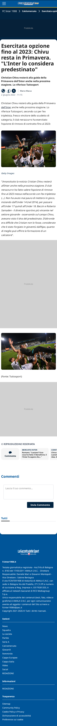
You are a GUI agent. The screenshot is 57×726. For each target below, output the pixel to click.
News (5, 626)
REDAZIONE (8, 673)
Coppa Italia (8, 661)
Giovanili (6, 649)
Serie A (5, 641)
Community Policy (11, 707)
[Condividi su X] (14, 91)
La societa (7, 634)
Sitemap (6, 703)
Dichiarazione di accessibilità (16, 715)
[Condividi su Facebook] (8, 91)
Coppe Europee (9, 657)
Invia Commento (40, 505)
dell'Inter (6, 107)
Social (5, 669)
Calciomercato (29, 11)
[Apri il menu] (4, 3)
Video (5, 665)
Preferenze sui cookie (12, 719)
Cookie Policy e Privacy (13, 711)
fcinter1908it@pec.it (12, 607)
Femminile (7, 653)
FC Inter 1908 (9, 11)
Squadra (6, 630)
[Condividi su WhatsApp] (3, 91)
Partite (5, 637)
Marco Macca (26, 91)
